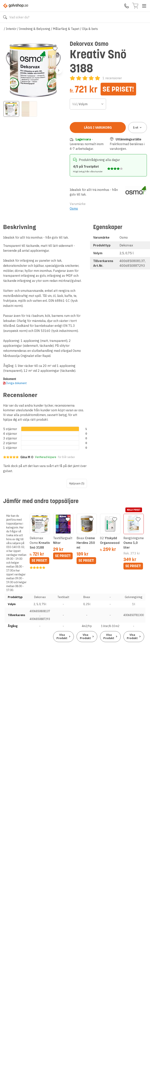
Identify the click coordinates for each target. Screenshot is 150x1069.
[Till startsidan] (15, 6)
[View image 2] (29, 109)
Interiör (11, 29)
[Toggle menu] (144, 6)
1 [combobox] (135, 127)
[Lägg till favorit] (55, 49)
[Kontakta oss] (126, 6)
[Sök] (5, 17)
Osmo (74, 208)
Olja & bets (90, 29)
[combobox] (88, 104)
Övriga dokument (16, 383)
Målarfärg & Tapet (66, 29)
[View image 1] (11, 109)
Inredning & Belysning (34, 29)
